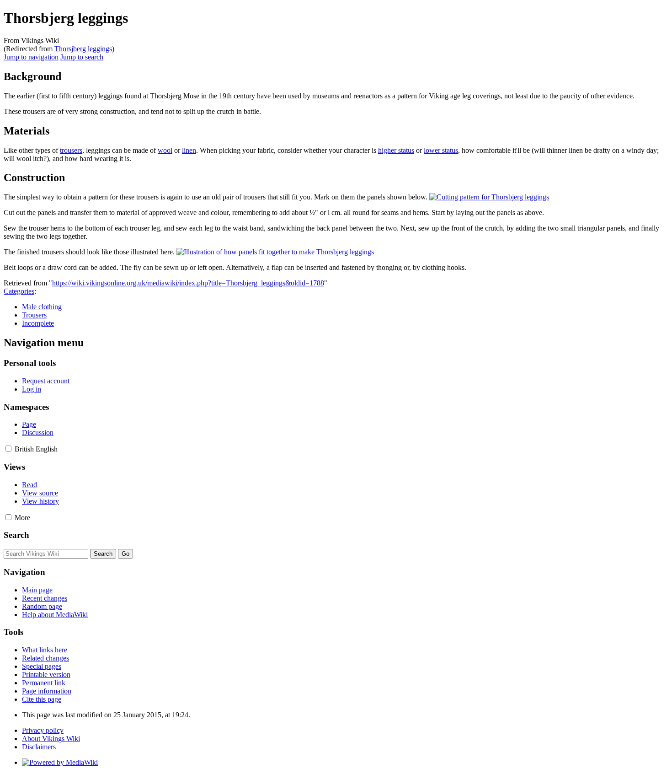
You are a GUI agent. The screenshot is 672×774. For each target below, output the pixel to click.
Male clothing (42, 307)
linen (189, 150)
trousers (71, 150)
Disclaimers (39, 747)
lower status (441, 150)
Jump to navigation (31, 57)
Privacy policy (43, 730)
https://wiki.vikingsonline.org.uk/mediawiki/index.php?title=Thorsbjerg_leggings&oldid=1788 (188, 283)
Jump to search (81, 57)
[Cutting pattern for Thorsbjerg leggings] (489, 197)
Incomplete (38, 323)
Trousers (34, 315)
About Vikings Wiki (51, 738)
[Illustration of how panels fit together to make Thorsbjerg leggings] (275, 252)
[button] (8, 449)
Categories (19, 291)
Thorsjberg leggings (83, 49)
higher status (396, 150)
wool (165, 150)
